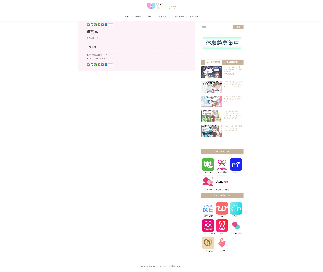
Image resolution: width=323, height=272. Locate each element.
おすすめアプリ (163, 17)
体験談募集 (179, 17)
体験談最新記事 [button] (213, 62)
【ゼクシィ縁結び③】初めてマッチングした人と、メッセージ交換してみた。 (233, 128)
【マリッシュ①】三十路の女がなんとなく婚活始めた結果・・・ (233, 99)
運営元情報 (194, 17)
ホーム (127, 17)
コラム (149, 17)
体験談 (138, 17)
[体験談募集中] (222, 43)
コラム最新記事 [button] (231, 62)
